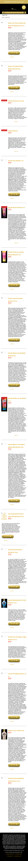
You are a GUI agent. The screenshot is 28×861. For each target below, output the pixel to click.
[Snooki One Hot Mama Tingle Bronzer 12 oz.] (4, 639)
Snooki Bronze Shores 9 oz (16, 207)
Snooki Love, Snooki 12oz (16, 730)
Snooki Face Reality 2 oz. (16, 160)
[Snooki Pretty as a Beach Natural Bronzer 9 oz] (4, 257)
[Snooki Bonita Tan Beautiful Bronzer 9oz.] (4, 357)
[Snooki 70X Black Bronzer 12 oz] (4, 677)
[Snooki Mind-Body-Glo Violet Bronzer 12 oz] (4, 603)
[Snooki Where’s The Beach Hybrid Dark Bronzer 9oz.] (4, 448)
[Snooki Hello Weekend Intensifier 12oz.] (4, 552)
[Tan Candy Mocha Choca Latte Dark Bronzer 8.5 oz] (4, 516)
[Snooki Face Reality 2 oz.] (4, 164)
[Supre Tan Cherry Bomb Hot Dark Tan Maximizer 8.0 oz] (4, 28)
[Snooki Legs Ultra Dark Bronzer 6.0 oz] (4, 301)
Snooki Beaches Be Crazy (16, 101)
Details (12, 91)
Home (3, 17)
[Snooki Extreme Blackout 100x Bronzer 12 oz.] (4, 781)
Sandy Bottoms (13, 131)
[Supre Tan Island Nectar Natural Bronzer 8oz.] (4, 72)
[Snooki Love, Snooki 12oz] (4, 734)
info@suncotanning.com (18, 1)
